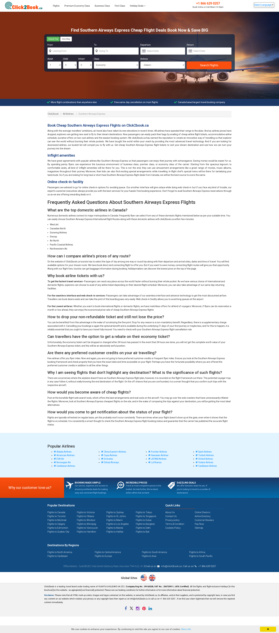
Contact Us (171, 516)
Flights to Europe (103, 556)
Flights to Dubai (143, 520)
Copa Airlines (110, 455)
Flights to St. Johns (116, 516)
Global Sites (129, 578)
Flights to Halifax (114, 531)
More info (186, 629)
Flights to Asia (149, 556)
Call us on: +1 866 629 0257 (199, 566)
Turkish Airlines (206, 455)
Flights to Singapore (146, 516)
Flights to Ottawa (85, 516)
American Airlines (66, 455)
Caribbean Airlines (66, 466)
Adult (50, 59)
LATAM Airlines (158, 459)
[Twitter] (132, 609)
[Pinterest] (144, 609)
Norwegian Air (64, 462)
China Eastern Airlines (115, 451)
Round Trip (53, 39)
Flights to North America (59, 552)
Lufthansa (156, 462)
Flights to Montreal (56, 520)
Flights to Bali (142, 531)
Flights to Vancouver (87, 528)
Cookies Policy (173, 528)
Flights (56, 6)
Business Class (102, 6)
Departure (145, 45)
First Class (120, 6)
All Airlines (68, 114)
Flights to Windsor (86, 520)
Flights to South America (154, 552)
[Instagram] (138, 609)
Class (96, 59)
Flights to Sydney (115, 512)
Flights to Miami (114, 520)
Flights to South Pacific (201, 556)
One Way (66, 39)
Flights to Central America (108, 552)
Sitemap (199, 528)
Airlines (144, 59)
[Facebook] (126, 609)
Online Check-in (202, 512)
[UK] (152, 578)
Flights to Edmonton (57, 528)
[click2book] (25, 5)
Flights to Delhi (143, 528)
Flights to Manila (114, 528)
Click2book (51, 113)
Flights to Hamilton (86, 531)
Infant (81, 59)
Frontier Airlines (159, 451)
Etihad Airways (111, 462)
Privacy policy (172, 520)
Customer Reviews (204, 520)
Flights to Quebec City (58, 531)
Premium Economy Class (77, 6)
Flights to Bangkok (145, 524)
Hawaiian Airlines (159, 455)
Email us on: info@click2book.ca (163, 566)
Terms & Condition (174, 524)
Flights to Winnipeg (86, 524)
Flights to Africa (197, 552)
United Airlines (205, 459)
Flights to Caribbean (57, 556)
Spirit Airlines (205, 451)
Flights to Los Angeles (117, 524)
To (95, 45)
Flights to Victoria (86, 512)
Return (190, 45)
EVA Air (60, 459)
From (50, 45)
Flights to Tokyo (144, 512)
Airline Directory (203, 516)
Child (65, 59)
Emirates (108, 459)
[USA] (144, 578)
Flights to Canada (56, 512)
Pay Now (199, 524)
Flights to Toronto (56, 516)
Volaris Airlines (205, 462)
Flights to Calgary (56, 524)
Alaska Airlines (64, 451)
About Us (170, 512)
